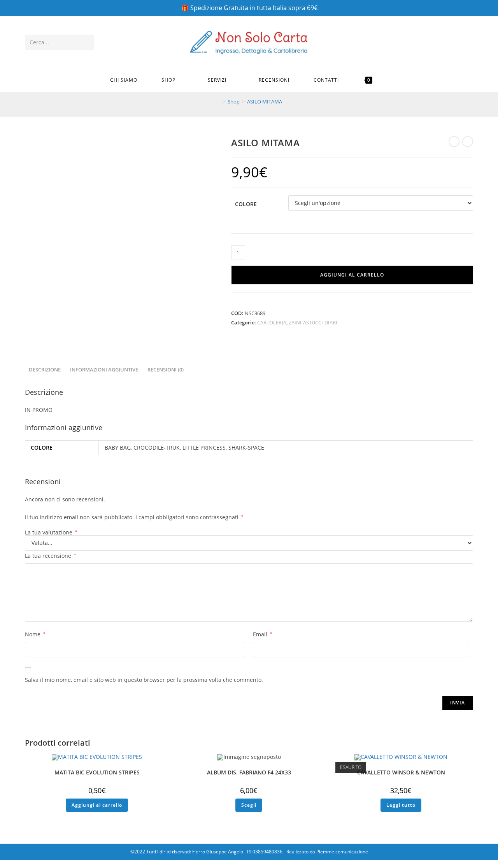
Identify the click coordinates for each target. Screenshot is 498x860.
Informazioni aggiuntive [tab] (104, 369)
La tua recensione (50, 555)
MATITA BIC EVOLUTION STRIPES (97, 772)
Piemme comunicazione (342, 851)
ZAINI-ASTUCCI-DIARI (313, 322)
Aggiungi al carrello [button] (97, 805)
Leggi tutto (401, 805)
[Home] (218, 101)
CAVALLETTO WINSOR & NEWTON (401, 772)
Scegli (248, 805)
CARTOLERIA (271, 322)
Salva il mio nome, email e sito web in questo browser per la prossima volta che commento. (144, 679)
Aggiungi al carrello (352, 274)
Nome (35, 634)
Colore (246, 204)
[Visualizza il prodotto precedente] (454, 141)
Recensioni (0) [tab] (165, 369)
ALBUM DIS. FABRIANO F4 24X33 (249, 772)
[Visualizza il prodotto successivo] (467, 141)
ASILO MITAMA (264, 101)
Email (262, 634)
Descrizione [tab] (45, 369)
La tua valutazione (51, 532)
